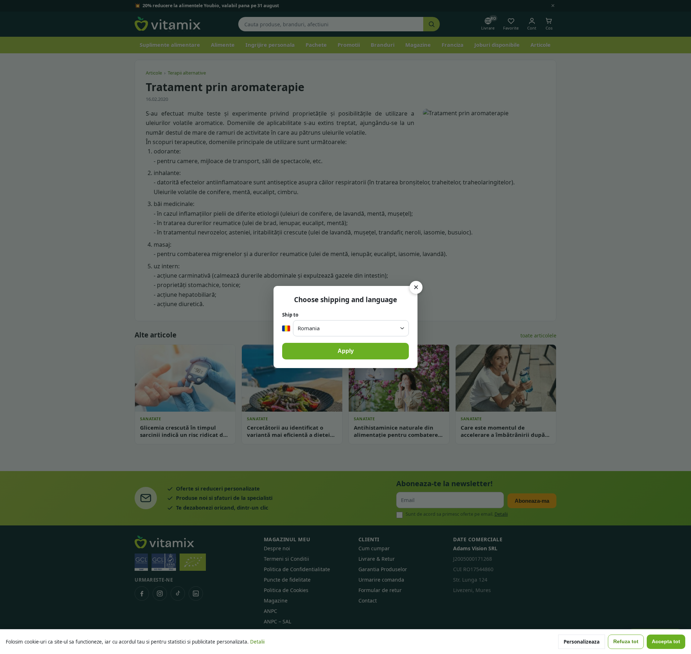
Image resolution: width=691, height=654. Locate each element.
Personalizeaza (582, 642)
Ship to (290, 315)
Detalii (257, 642)
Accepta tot (666, 641)
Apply (346, 351)
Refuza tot (625, 641)
